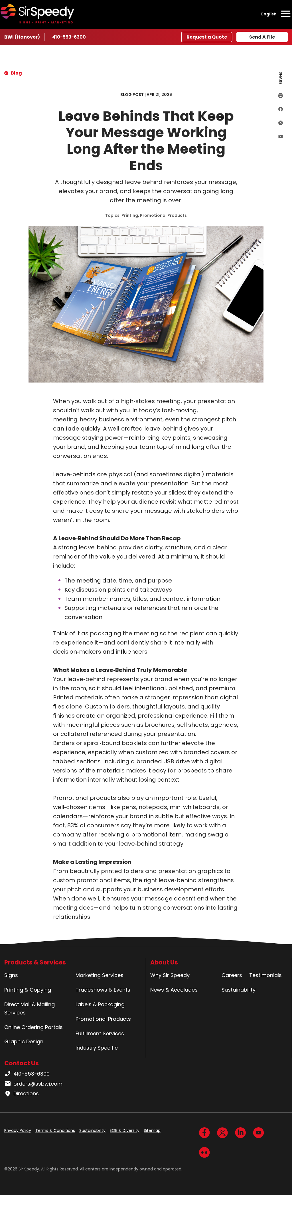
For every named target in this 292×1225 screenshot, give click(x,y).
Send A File (262, 37)
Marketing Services (99, 975)
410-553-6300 (69, 37)
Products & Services (35, 962)
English (269, 14)
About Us (164, 962)
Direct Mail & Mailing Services (29, 1008)
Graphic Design (23, 1041)
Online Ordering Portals (33, 1027)
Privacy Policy (17, 1130)
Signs (11, 975)
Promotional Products (103, 1018)
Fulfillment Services (100, 1033)
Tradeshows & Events (103, 989)
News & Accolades (174, 989)
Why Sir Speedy (170, 975)
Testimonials (265, 975)
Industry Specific (97, 1047)
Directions (26, 1093)
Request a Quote (206, 37)
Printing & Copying (27, 989)
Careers (232, 975)
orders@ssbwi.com (37, 1083)
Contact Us (21, 1063)
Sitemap (152, 1130)
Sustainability (239, 989)
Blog (16, 73)
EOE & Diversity (124, 1130)
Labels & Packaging (100, 1004)
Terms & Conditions (55, 1130)
